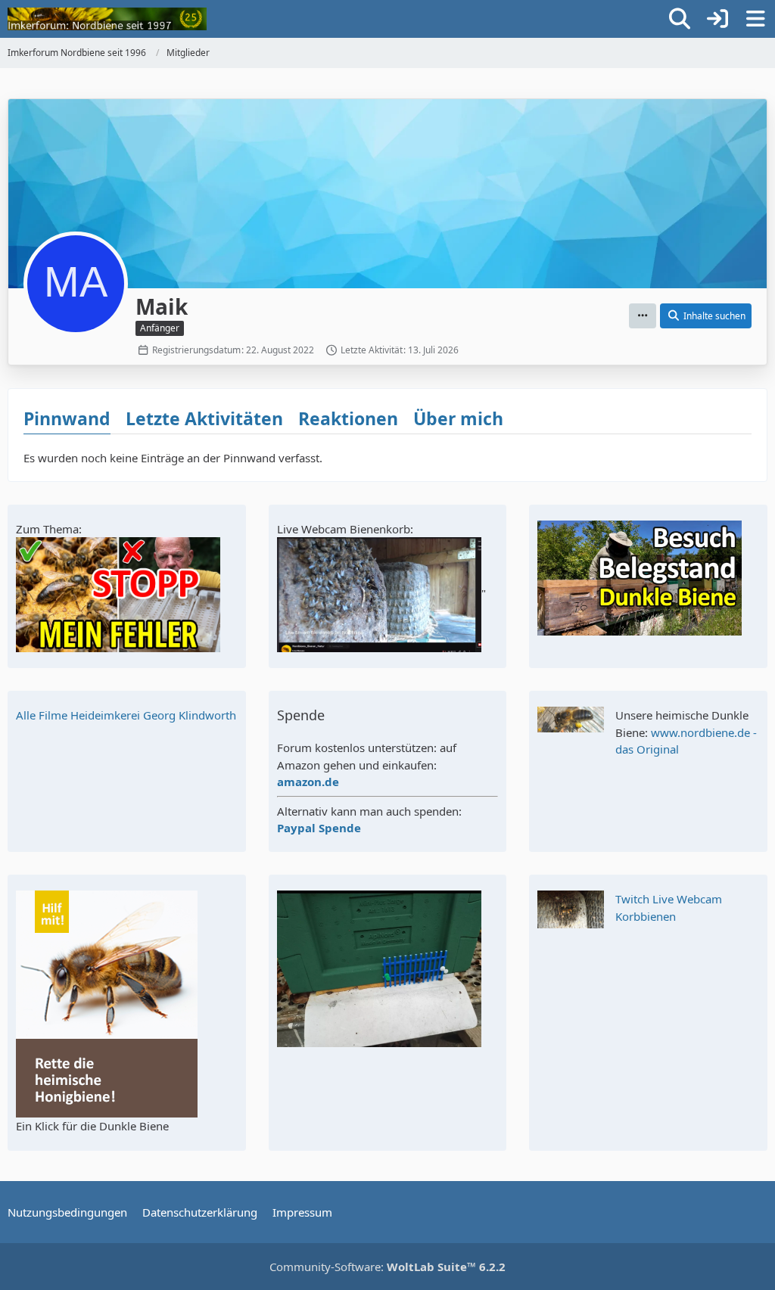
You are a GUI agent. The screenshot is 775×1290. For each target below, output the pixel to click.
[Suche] (680, 19)
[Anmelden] (717, 19)
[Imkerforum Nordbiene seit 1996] (107, 19)
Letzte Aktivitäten (204, 418)
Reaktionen (348, 418)
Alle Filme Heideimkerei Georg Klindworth (126, 715)
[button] (642, 316)
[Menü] (755, 19)
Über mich (458, 418)
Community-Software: (387, 1266)
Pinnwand (66, 418)
